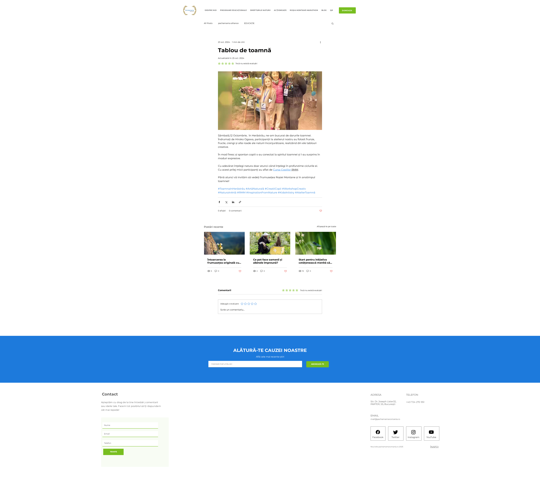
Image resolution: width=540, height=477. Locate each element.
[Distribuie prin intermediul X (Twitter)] (226, 202)
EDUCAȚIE (249, 23)
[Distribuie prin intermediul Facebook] (219, 202)
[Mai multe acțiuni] (320, 42)
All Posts (208, 23)
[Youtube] (431, 432)
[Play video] (270, 100)
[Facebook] (378, 432)
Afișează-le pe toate (326, 226)
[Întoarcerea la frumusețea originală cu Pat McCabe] (224, 243)
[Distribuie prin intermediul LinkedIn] (233, 202)
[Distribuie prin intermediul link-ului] (240, 202)
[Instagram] (413, 432)
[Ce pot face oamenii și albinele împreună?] (270, 243)
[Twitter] (395, 432)
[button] (332, 23)
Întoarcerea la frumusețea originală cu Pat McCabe (223, 261)
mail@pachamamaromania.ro (385, 419)
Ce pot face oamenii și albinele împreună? (267, 261)
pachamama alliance (228, 23)
